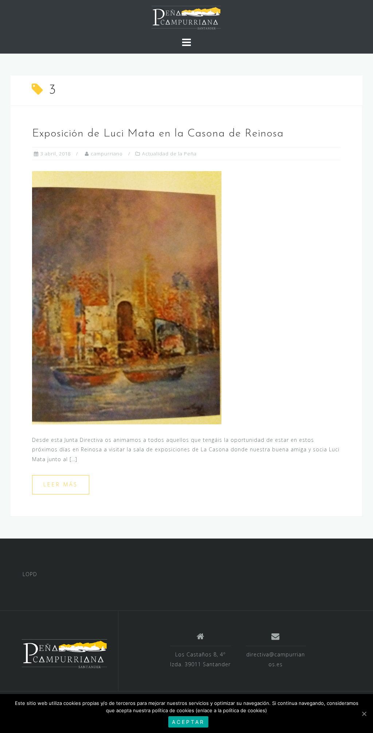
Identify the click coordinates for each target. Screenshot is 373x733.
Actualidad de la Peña (169, 153)
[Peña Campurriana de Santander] (64, 654)
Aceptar (188, 722)
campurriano (107, 153)
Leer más (60, 484)
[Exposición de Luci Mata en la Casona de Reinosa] (126, 297)
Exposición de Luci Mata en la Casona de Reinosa (158, 133)
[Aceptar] (364, 713)
